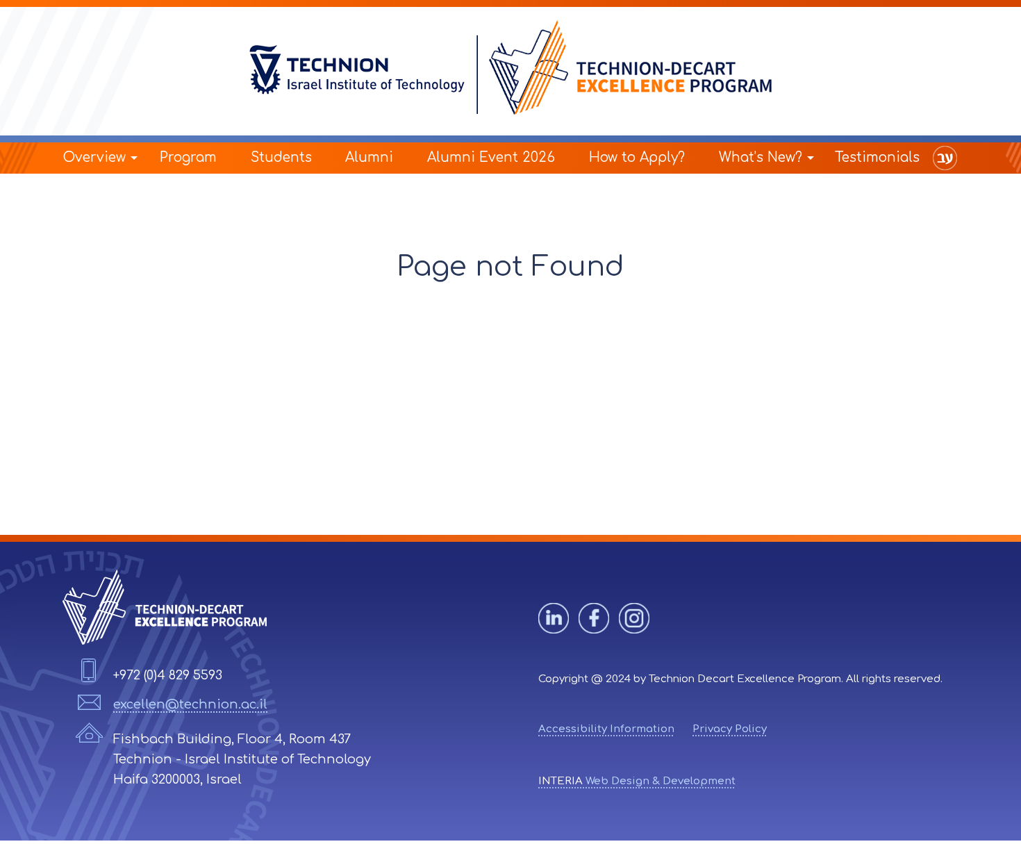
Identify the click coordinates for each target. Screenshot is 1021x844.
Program (188, 157)
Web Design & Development (637, 781)
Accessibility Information (606, 729)
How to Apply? (637, 157)
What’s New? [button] (760, 157)
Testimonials (877, 157)
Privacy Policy (729, 729)
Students (281, 157)
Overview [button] (94, 157)
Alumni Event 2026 (491, 157)
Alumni (369, 157)
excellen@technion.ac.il (190, 704)
